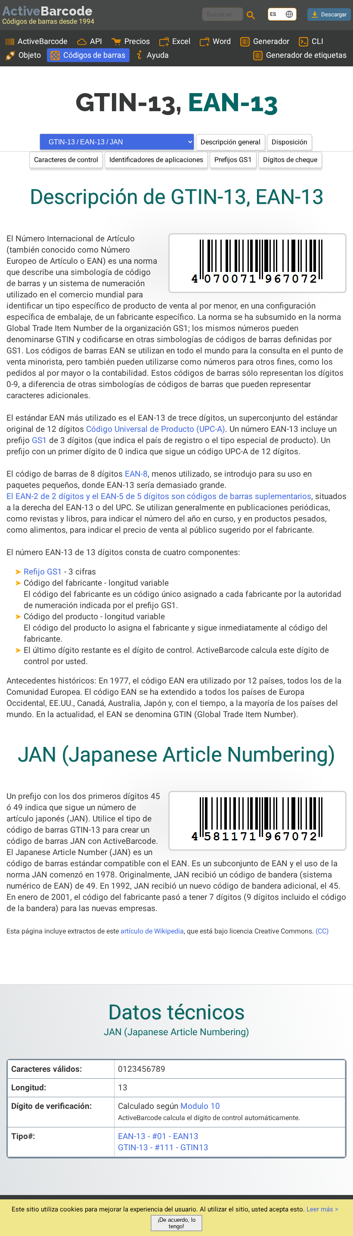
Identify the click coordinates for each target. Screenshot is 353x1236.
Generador (271, 41)
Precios (137, 41)
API (96, 41)
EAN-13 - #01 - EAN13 (158, 1136)
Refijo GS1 (43, 572)
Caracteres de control (66, 160)
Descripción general (230, 142)
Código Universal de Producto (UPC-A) (155, 429)
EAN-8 (136, 474)
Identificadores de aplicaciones (156, 160)
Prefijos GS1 (233, 160)
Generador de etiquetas (306, 54)
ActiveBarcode (43, 41)
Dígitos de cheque (290, 160)
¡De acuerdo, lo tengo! (176, 1223)
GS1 (39, 440)
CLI (317, 41)
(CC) (322, 931)
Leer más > (322, 1209)
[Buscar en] (252, 16)
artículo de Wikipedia (152, 931)
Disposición (289, 142)
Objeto (30, 54)
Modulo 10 (200, 1106)
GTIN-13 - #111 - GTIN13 (163, 1147)
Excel (181, 41)
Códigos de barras (94, 54)
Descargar (334, 14)
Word (222, 41)
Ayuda (158, 54)
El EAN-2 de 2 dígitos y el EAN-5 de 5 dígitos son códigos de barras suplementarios (158, 496)
